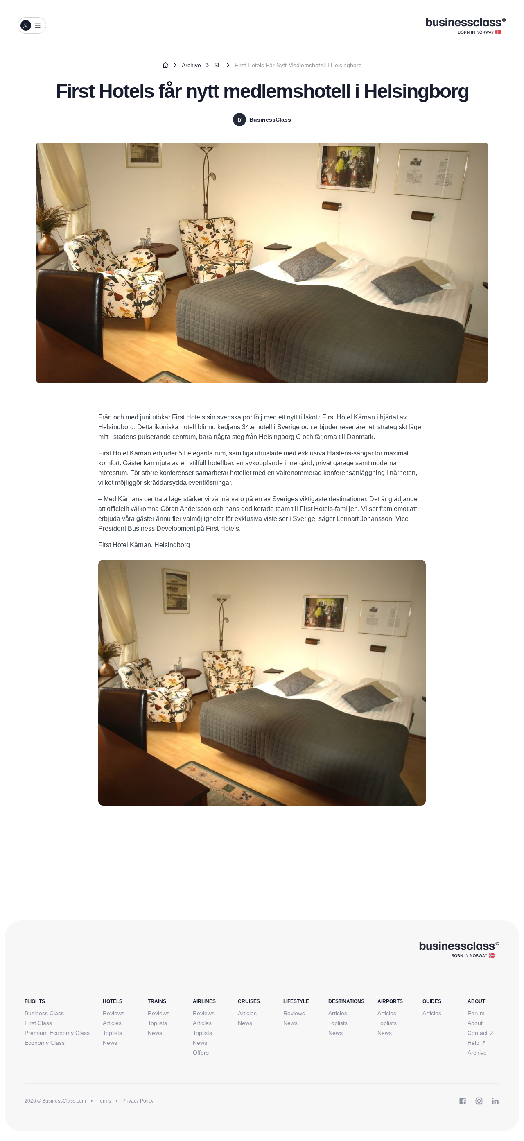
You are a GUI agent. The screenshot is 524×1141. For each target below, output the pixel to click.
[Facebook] (462, 1101)
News (110, 1043)
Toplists (112, 1033)
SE (217, 65)
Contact (481, 1033)
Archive (191, 65)
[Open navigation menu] (32, 25)
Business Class (44, 1013)
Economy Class (45, 1043)
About (475, 1023)
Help (477, 1043)
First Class (38, 1023)
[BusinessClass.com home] (459, 949)
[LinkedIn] (495, 1101)
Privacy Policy (138, 1100)
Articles (112, 1023)
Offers (201, 1052)
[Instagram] (479, 1101)
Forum (476, 1013)
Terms (104, 1100)
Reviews (113, 1013)
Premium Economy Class (57, 1033)
